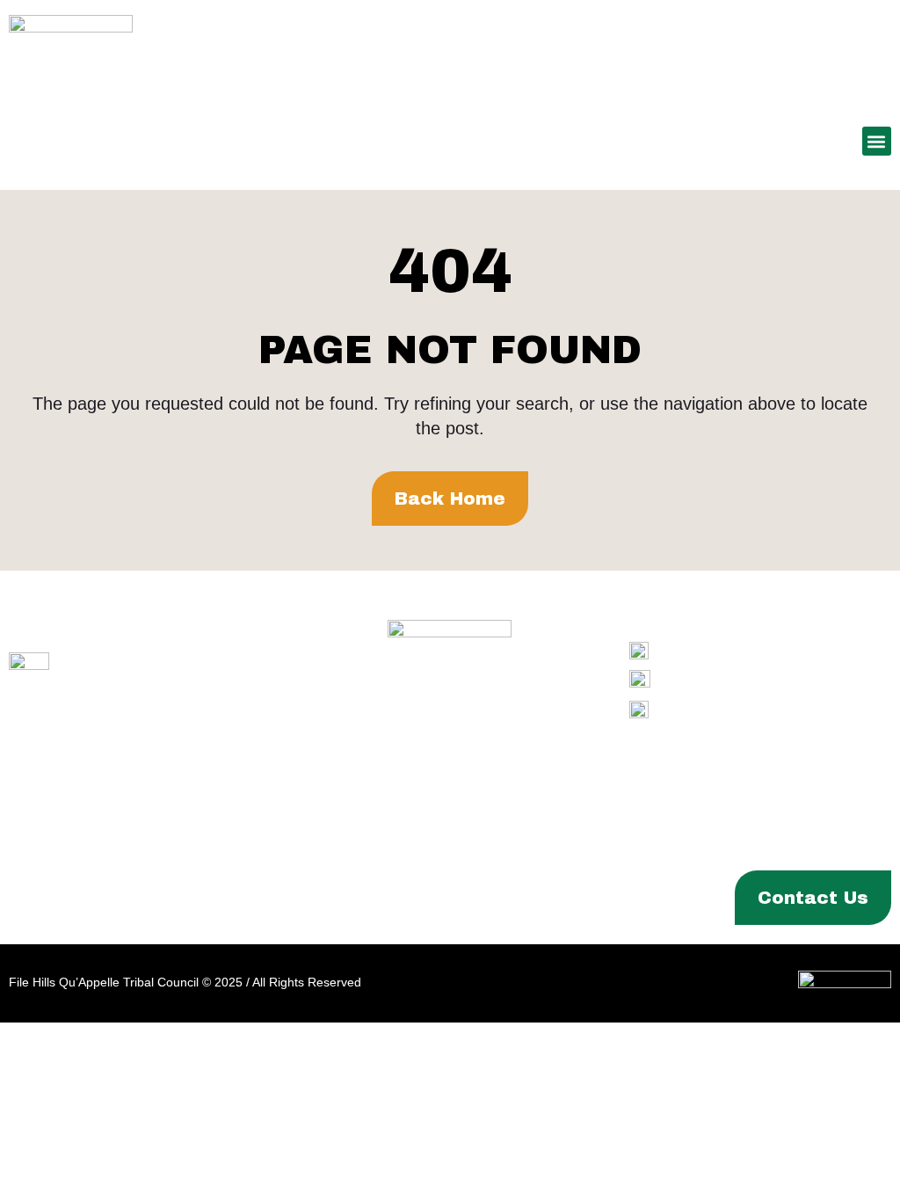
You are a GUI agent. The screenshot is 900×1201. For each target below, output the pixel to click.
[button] (876, 141)
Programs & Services (180, 897)
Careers (549, 897)
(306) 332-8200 (761, 651)
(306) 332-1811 (765, 680)
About (46, 897)
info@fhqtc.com (767, 709)
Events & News (435, 897)
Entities (321, 897)
